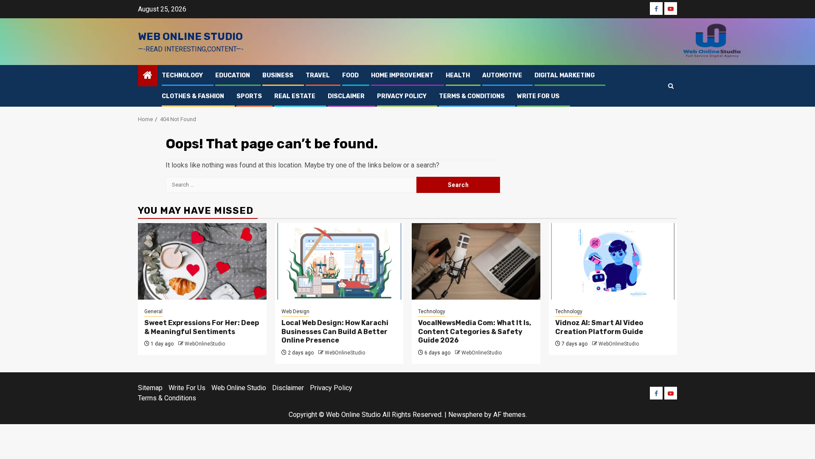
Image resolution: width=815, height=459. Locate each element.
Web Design (295, 311)
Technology (182, 75)
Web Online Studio (190, 36)
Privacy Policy (402, 96)
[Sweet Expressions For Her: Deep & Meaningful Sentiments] (202, 261)
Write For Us (538, 96)
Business (277, 75)
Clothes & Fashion (193, 96)
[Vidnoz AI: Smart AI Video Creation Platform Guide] (613, 261)
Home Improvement (402, 75)
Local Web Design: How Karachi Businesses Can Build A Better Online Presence (334, 332)
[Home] (147, 76)
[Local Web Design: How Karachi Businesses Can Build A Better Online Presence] (339, 261)
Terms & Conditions (472, 96)
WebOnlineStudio (205, 344)
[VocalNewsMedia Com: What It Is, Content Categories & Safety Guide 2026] (476, 261)
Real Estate (294, 96)
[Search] (671, 86)
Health (458, 75)
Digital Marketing (564, 75)
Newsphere (465, 415)
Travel (318, 75)
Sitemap (150, 388)
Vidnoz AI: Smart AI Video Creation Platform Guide (599, 327)
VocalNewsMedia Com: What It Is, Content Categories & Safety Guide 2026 (474, 332)
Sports (249, 96)
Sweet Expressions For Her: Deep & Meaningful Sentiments (201, 327)
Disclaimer (346, 96)
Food (350, 75)
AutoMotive (502, 75)
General (153, 311)
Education (232, 75)
